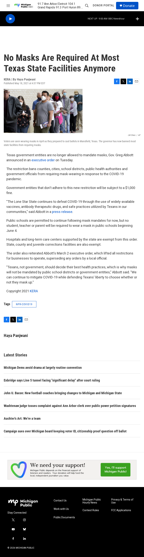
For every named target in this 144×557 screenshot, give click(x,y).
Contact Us (60, 500)
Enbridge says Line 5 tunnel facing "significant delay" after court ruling (52, 380)
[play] (10, 19)
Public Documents (64, 517)
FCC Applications (121, 510)
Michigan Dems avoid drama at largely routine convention (43, 368)
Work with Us (61, 509)
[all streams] (138, 18)
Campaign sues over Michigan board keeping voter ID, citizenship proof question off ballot (65, 431)
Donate (129, 6)
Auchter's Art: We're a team (22, 418)
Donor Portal (103, 5)
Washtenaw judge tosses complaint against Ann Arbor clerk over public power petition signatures (70, 406)
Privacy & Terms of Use (122, 501)
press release (62, 212)
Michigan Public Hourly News (91, 501)
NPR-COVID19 (24, 304)
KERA (34, 291)
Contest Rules (90, 510)
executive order (43, 160)
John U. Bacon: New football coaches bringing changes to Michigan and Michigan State (63, 393)
